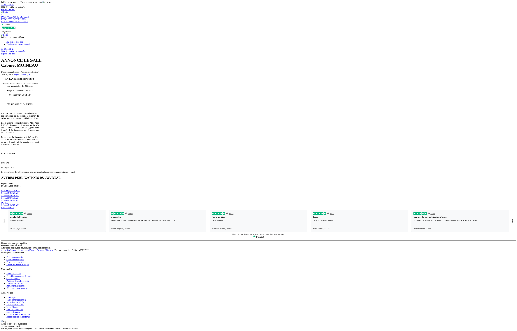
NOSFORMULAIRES (9, 15)
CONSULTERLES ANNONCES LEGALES (14, 20)
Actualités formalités (15, 302)
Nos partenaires (13, 312)
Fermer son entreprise (15, 262)
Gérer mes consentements (17, 288)
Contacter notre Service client (19, 314)
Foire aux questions (14, 309)
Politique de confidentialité (17, 281)
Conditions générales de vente (19, 276)
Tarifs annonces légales (16, 300)
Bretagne (40, 250)
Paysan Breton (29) (22, 74)
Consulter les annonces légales (22, 250)
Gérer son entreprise (15, 259)
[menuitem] (261, 42)
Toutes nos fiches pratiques (17, 264)
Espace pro (11, 297)
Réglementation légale (15, 286)
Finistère (49, 250)
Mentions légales (13, 274)
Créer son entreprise (14, 257)
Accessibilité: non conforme (18, 317)
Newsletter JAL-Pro (15, 305)
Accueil (4, 250)
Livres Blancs (12, 307)
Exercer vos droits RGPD (17, 283)
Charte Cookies (13, 278)
